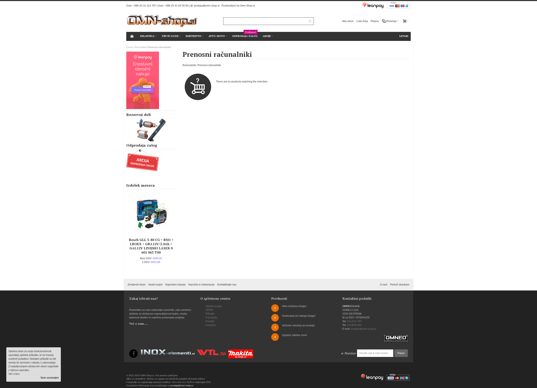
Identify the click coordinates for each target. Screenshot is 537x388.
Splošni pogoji (214, 306)
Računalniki (141, 47)
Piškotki (210, 313)
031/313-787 (354, 321)
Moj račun (348, 21)
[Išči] (310, 21)
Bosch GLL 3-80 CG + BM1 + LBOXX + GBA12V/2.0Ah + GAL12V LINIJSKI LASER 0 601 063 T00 (151, 246)
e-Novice (348, 353)
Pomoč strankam (399, 284)
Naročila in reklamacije (201, 284)
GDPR (209, 310)
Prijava (375, 21)
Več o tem (14, 373)
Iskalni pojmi (155, 284)
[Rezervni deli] (151, 129)
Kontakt (210, 321)
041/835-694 (354, 325)
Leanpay (211, 325)
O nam (383, 284)
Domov (130, 47)
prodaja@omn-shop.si (206, 5)
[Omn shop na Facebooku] (133, 351)
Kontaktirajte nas (226, 284)
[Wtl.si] (211, 351)
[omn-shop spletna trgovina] (162, 21)
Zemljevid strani (137, 284)
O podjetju (211, 317)
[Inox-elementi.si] (168, 351)
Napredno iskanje (175, 284)
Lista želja (362, 21)
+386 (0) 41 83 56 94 (176, 5)
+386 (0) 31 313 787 (144, 5)
